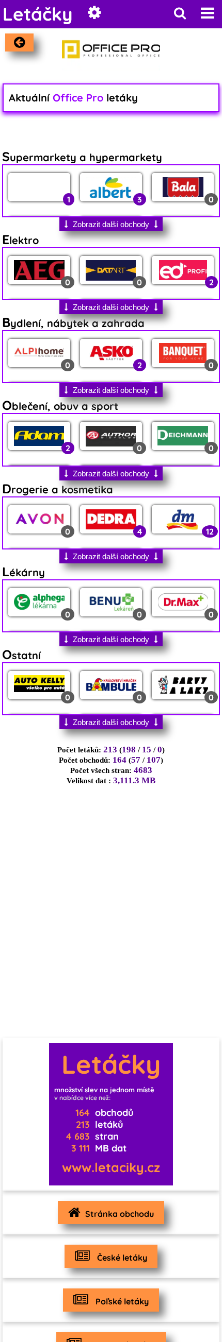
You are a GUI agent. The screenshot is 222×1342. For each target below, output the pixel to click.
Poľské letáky (121, 1301)
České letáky (121, 1257)
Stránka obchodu (119, 1214)
